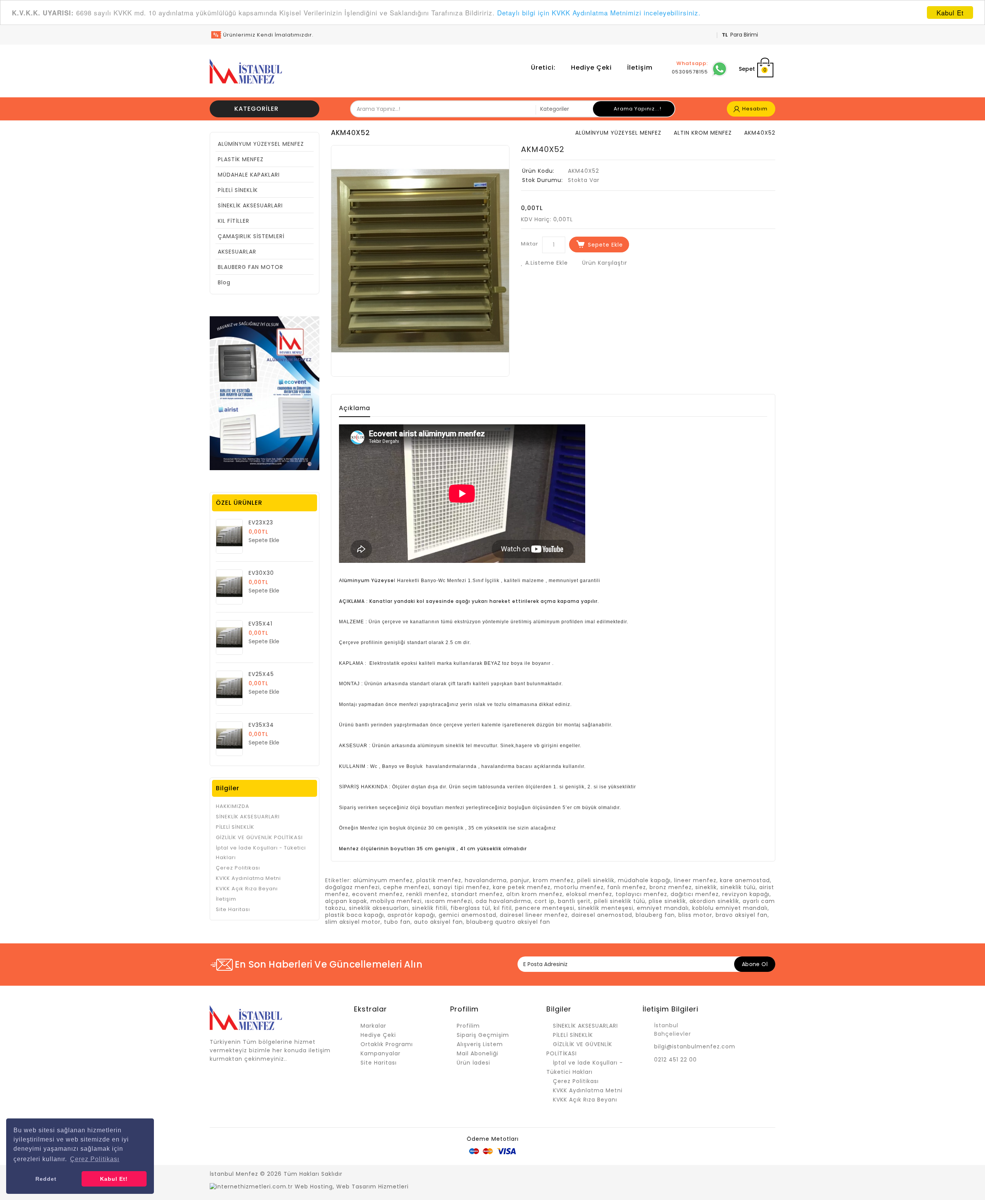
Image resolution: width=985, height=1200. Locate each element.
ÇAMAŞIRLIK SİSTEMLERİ (251, 236)
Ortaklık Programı (387, 1044)
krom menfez (553, 880)
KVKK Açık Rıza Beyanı (247, 888)
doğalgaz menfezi (352, 887)
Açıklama (354, 408)
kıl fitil (503, 908)
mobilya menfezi (396, 901)
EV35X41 (260, 624)
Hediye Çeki (591, 67)
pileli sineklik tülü (619, 901)
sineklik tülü (738, 887)
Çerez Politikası (238, 867)
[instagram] (769, 1174)
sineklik (706, 887)
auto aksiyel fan (438, 922)
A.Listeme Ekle (545, 263)
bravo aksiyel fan (742, 915)
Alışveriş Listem (480, 1044)
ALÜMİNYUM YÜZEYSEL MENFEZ (261, 144)
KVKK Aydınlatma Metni (248, 878)
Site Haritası (233, 909)
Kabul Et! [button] (114, 1179)
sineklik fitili (429, 908)
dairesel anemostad (601, 915)
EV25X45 (261, 674)
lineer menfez (695, 880)
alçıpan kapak (346, 901)
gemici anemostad (467, 915)
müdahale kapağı (644, 880)
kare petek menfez (522, 887)
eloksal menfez (589, 894)
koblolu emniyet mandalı (730, 908)
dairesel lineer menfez (534, 915)
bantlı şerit (574, 901)
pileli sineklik (595, 880)
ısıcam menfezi (448, 901)
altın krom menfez (534, 894)
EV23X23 (261, 522)
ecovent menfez (377, 894)
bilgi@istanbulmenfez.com (694, 1046)
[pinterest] (756, 1174)
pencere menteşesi (544, 908)
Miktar (529, 243)
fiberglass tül (470, 908)
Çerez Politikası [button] (94, 1159)
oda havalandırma (503, 901)
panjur (519, 880)
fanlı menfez (626, 887)
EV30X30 (261, 573)
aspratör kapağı (411, 915)
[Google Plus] (742, 1174)
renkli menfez (427, 894)
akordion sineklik (714, 901)
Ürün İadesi (473, 1062)
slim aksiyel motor (353, 922)
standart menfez (477, 894)
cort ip (544, 901)
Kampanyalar (381, 1053)
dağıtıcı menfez (695, 894)
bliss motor (695, 915)
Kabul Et (950, 12)
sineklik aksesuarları (379, 908)
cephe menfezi (406, 887)
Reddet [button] (46, 1179)
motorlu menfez (579, 887)
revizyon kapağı (746, 894)
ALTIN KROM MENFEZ (703, 133)
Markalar (373, 1026)
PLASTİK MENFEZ (241, 159)
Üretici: (543, 67)
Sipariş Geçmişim (483, 1035)
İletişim (640, 67)
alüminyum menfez (383, 880)
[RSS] (729, 1174)
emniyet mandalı (663, 908)
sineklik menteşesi (605, 908)
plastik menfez (438, 880)
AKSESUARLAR (237, 251)
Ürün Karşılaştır (603, 263)
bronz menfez (670, 887)
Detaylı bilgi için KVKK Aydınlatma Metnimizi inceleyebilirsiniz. (599, 13)
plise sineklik (667, 901)
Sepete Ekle (605, 245)
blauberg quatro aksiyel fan (508, 922)
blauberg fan (655, 915)
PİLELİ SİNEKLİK (238, 190)
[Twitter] (715, 1174)
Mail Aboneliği (477, 1053)
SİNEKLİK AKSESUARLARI (250, 205)
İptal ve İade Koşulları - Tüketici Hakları (261, 852)
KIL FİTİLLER (233, 221)
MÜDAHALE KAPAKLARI (249, 175)
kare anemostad (745, 880)
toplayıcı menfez (641, 894)
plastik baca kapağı (354, 915)
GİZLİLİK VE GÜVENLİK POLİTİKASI (259, 837)
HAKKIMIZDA (232, 806)
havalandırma (486, 880)
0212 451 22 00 (675, 1059)
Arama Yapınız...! (636, 108)
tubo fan (397, 922)
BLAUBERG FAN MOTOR (250, 267)
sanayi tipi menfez (461, 887)
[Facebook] (702, 1174)
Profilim (468, 1026)
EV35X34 (261, 725)
